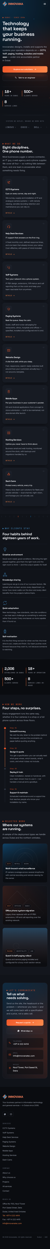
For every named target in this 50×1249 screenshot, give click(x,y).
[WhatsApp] (5, 1114)
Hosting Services (10, 1155)
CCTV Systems (9, 1128)
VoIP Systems (8, 1133)
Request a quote (23, 1022)
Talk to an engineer (26, 78)
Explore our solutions (23, 69)
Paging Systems (9, 1142)
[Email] (11, 1114)
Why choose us (9, 1177)
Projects (6, 1182)
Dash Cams (7, 1160)
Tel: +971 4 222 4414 (11, 1215)
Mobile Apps (8, 1151)
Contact (6, 1191)
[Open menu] (44, 4)
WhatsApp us (27, 1031)
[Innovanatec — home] (13, 4)
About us (6, 1173)
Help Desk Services (10, 1137)
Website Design (9, 1146)
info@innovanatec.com (12, 1223)
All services (7, 1186)
